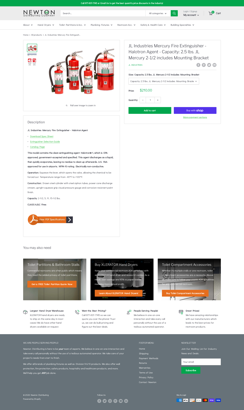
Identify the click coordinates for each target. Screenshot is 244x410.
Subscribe (191, 370)
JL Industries (135, 65)
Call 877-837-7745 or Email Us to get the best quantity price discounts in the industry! (122, 3)
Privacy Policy (146, 377)
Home (25, 34)
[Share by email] (214, 64)
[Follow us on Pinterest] (115, 401)
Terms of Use (146, 372)
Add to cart (150, 110)
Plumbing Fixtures (100, 24)
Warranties (144, 367)
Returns (143, 363)
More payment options (195, 117)
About (26, 24)
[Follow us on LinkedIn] (126, 401)
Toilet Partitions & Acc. (71, 24)
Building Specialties (181, 24)
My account (190, 15)
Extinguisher (45, 141)
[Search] (174, 13)
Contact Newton (147, 382)
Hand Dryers (44, 24)
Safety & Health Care (151, 24)
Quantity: (133, 100)
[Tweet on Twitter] (209, 64)
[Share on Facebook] (198, 64)
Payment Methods (148, 358)
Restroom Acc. (124, 24)
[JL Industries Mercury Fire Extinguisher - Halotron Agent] (72, 219)
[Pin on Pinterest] (204, 64)
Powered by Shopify (32, 398)
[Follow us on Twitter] (105, 401)
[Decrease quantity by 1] (143, 100)
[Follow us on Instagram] (110, 401)
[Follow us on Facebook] (99, 401)
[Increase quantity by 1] (158, 100)
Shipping (143, 353)
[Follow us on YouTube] (121, 401)
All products (36, 34)
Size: (163, 74)
